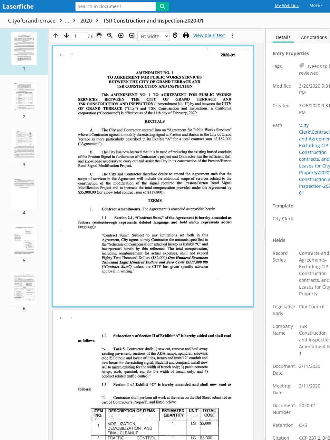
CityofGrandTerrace (39, 20)
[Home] (33, 7)
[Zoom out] (131, 35)
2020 (86, 20)
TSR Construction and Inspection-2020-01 (153, 20)
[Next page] (66, 35)
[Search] (162, 6)
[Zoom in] (120, 35)
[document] (298, 234)
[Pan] (98, 35)
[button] (24, 52)
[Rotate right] (175, 35)
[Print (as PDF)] (185, 35)
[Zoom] (109, 35)
